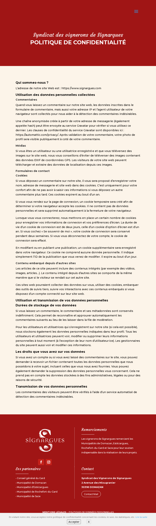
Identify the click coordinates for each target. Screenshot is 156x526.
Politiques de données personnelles (91, 512)
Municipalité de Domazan (31, 482)
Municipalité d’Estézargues (32, 487)
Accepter (73, 522)
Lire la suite (141, 517)
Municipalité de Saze (29, 496)
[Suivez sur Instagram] (49, 462)
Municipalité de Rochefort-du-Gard (37, 491)
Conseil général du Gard (31, 478)
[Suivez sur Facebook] (41, 462)
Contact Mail (91, 494)
